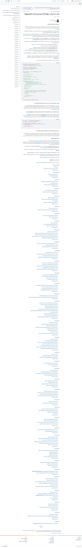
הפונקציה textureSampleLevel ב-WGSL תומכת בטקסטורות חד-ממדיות (46, 234)
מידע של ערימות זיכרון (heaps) (53, 444)
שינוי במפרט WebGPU (55, 105)
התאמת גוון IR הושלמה (54, 222)
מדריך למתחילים (54, 155)
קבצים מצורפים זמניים (54, 183)
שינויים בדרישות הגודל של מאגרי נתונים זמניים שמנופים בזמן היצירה (47, 254)
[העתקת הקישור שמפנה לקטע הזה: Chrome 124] (53, 407)
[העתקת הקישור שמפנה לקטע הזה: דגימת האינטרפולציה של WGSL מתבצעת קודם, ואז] (35, 130)
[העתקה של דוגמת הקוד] (58, 63)
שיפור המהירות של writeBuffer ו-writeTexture (51, 202)
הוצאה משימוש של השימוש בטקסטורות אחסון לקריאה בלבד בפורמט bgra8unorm (45, 236)
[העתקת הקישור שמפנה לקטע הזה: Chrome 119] (54, 460)
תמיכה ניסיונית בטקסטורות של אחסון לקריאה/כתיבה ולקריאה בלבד (47, 472)
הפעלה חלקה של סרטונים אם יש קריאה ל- (47, 495)
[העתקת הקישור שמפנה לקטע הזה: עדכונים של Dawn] (50, 138)
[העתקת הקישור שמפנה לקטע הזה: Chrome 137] (54, 261)
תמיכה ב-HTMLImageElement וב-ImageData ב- (45, 471)
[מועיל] (24, 11)
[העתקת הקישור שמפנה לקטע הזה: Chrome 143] (53, 206)
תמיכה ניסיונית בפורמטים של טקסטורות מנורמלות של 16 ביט (48, 333)
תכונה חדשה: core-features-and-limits (51, 245)
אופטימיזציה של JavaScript (53, 514)
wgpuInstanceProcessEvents (54, 142)
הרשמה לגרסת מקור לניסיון (34, 34)
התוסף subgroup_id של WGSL (53, 197)
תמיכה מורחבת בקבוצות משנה (53, 364)
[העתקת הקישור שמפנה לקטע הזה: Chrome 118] (54, 469)
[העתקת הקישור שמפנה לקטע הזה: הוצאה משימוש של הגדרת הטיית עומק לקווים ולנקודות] (33, 103)
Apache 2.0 (32, 530)
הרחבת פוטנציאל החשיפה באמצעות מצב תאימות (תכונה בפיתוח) (47, 429)
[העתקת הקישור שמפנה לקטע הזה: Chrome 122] (53, 428)
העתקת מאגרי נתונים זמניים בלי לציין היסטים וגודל (50, 264)
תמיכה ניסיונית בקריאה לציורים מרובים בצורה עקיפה (49, 345)
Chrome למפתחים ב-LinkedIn (23, 541)
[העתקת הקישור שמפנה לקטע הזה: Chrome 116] (54, 490)
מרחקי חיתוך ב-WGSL (54, 339)
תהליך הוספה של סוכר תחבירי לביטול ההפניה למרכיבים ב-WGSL (47, 422)
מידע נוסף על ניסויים (35, 36)
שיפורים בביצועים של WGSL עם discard (51, 307)
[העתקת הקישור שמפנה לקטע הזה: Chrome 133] (54, 301)
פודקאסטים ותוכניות (51, 542)
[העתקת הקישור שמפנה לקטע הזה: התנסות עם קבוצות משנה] (46, 24)
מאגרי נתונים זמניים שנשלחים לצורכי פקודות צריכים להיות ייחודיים (47, 395)
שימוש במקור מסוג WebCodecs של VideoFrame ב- (45, 523)
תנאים (80, 546)
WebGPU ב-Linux (55, 200)
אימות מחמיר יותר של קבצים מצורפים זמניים (51, 168)
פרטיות (78, 546)
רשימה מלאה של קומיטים (44, 157)
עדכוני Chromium (51, 538)
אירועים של (45, 114)
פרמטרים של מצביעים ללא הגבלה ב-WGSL (51, 420)
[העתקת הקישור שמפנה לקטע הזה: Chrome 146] (53, 179)
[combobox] (17, 1)
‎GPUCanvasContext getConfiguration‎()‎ (51, 340)
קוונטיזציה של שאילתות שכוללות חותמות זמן (51, 456)
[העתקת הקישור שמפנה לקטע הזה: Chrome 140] (53, 230)
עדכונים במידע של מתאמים (53, 455)
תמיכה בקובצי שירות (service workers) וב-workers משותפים (48, 410)
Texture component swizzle (53, 208)
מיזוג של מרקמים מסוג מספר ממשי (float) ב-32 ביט (50, 324)
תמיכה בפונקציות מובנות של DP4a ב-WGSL (51, 419)
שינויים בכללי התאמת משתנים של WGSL (51, 306)
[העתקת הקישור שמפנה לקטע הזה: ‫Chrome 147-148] (52, 172)
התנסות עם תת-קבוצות (54, 370)
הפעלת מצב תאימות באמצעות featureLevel (51, 313)
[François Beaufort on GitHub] (55, 21)
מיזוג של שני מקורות (54, 354)
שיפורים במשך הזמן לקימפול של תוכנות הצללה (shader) (49, 394)
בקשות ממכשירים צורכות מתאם (52, 231)
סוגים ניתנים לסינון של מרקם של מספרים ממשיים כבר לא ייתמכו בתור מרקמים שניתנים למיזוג (43, 297)
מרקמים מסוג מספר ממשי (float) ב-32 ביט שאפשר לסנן (49, 462)
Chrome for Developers (56, 11)
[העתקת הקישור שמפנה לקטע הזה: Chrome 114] (54, 512)
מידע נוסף (52, 109)
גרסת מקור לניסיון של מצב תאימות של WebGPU (50, 246)
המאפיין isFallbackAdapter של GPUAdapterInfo (50, 274)
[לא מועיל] (23, 11)
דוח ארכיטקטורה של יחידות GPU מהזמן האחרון (50, 255)
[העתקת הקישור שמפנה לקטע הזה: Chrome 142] (53, 213)
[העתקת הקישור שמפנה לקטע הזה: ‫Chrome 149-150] (52, 165)
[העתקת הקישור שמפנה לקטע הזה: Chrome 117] (54, 476)
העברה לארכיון (52, 541)
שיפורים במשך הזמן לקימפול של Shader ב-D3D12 (50, 276)
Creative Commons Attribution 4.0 (44, 530)
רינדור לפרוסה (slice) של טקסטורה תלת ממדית (50, 403)
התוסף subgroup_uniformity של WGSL (51, 190)
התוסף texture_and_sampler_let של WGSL (51, 184)
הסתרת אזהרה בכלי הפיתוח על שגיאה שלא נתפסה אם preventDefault (47, 373)
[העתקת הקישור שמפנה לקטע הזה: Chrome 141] (54, 221)
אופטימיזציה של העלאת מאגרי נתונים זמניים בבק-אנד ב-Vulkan (48, 392)
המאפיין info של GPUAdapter (53, 382)
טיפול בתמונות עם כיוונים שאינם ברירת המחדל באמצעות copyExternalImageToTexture (44, 310)
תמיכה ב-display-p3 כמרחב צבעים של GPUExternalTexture (48, 443)
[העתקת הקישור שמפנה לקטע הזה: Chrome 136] (54, 273)
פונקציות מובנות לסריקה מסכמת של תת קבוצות (50, 343)
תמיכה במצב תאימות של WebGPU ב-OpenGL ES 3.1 (49, 181)
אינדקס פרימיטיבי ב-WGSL (53, 217)
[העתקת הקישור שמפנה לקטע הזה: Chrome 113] (54, 521)
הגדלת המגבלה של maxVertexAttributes (51, 431)
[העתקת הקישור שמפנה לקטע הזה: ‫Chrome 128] (53, 368)
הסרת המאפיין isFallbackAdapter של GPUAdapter (50, 237)
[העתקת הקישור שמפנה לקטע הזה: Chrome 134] (53, 293)
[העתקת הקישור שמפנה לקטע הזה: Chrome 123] (54, 417)
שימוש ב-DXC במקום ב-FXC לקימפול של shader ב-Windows (48, 438)
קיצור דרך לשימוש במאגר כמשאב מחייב (51, 252)
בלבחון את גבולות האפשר (53, 452)
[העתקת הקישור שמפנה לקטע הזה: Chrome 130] (53, 352)
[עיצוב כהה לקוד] (57, 63)
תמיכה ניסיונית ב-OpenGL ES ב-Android (51, 380)
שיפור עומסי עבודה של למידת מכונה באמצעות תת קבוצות (48, 295)
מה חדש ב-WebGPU (40, 162)
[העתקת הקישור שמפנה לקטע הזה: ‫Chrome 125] (53, 399)
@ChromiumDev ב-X (24, 538)
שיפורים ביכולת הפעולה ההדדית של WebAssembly (50, 383)
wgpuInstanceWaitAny (36, 143)
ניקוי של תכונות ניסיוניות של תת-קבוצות (51, 315)
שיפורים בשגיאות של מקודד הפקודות (52, 385)
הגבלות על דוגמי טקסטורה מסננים (52, 328)
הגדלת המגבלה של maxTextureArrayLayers (51, 391)
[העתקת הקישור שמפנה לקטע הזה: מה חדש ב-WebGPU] (49, 160)
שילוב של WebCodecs (54, 492)
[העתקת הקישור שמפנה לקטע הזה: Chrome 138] (54, 250)
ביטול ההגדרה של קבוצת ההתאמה (52, 480)
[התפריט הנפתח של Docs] (66, 1)
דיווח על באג (79, 538)
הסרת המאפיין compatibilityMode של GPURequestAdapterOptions (47, 269)
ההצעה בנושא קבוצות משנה (48, 31)
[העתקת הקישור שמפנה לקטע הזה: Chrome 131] (54, 337)
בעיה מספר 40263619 (27, 116)
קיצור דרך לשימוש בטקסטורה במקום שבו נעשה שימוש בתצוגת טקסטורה (46, 233)
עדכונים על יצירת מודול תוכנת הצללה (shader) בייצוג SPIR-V (48, 483)
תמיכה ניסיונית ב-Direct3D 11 (53, 505)
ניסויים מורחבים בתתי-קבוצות (53, 330)
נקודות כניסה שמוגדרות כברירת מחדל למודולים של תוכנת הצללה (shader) (46, 441)
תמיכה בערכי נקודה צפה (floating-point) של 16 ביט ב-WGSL (48, 450)
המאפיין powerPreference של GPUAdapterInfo (50, 267)
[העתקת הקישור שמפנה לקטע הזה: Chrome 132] (54, 320)
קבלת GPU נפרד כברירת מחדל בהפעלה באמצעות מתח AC (48, 507)
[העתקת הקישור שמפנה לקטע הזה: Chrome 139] (54, 241)
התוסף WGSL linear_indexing (53, 174)
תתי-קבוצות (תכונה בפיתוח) (53, 401)
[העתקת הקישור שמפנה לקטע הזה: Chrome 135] (54, 283)
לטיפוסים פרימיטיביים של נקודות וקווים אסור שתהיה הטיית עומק (48, 342)
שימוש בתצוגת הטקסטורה (53, 322)
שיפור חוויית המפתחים (54, 312)
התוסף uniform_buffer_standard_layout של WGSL (50, 199)
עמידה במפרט (55, 496)
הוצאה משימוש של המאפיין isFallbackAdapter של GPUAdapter (48, 257)
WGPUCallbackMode (38, 142)
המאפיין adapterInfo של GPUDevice (52, 325)
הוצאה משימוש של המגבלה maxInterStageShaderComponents (48, 316)
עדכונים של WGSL (55, 517)
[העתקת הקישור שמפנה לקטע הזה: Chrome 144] (53, 196)
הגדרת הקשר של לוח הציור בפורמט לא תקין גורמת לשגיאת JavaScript (47, 327)
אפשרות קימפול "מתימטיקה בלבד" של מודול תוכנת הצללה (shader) (47, 346)
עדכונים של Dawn (55, 177)
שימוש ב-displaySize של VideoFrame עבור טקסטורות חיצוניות (48, 309)
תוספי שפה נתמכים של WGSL (53, 504)
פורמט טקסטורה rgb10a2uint (53, 465)
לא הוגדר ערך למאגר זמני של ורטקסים (52, 478)
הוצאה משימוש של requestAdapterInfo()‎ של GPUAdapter (49, 357)
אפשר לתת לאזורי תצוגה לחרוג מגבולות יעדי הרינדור (49, 286)
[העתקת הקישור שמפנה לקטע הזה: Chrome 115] (54, 502)
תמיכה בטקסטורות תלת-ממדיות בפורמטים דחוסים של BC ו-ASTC (47, 243)
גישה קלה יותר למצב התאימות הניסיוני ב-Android (50, 288)
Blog (80, 3)
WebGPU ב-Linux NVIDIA (54, 175)
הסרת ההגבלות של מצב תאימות (52, 279)
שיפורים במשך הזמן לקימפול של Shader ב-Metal (50, 355)
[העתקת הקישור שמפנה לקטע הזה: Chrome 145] (53, 188)
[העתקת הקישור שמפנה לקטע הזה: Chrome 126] (53, 389)
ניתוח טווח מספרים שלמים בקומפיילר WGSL (51, 224)
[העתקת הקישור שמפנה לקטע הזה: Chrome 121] (54, 435)
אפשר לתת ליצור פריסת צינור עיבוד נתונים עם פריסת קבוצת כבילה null (46, 285)
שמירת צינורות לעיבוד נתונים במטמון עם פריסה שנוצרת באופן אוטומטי (47, 486)
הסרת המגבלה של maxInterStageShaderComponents (49, 289)
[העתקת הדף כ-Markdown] (55, 17)
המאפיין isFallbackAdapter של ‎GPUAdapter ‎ (48, 493)
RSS (26, 542)
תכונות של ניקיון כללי (54, 458)
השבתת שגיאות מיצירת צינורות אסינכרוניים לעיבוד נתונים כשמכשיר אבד (46, 481)
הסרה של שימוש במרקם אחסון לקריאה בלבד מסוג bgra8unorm (48, 209)
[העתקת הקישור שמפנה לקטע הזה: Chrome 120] (53, 448)
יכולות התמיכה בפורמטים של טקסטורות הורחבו (50, 215)
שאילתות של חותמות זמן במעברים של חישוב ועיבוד (50, 440)
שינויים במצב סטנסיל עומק (53, 453)
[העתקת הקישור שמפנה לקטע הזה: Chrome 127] (53, 379)
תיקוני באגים (56, 413)
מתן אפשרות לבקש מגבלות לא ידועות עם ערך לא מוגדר (49, 304)
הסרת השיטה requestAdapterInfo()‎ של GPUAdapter (49, 348)
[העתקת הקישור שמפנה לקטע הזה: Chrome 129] (53, 361)
